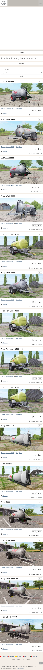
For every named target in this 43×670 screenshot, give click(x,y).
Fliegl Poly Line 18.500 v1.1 (12, 349)
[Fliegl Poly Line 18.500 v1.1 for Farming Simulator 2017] (21, 363)
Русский (4, 656)
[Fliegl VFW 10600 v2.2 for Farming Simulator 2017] (21, 592)
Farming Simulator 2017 (7, 108)
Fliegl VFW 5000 (7, 81)
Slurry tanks (19, 108)
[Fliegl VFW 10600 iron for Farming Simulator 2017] (21, 133)
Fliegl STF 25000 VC (9, 617)
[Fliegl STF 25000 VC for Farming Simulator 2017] (21, 631)
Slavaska (5, 113)
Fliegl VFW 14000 (8, 272)
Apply (21, 76)
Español (26, 656)
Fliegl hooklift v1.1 (8, 426)
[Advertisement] (21, 28)
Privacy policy (20, 668)
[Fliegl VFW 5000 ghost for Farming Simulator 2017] (21, 95)
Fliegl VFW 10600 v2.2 (10, 579)
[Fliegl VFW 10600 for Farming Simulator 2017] (21, 554)
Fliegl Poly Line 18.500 (10, 234)
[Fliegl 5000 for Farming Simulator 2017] (21, 516)
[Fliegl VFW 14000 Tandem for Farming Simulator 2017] (21, 286)
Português (35, 656)
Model (21, 63)
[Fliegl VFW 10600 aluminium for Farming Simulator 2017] (21, 210)
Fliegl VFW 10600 (8, 119)
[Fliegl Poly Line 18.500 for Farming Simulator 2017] (21, 325)
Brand (22, 52)
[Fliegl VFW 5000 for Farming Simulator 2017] (21, 172)
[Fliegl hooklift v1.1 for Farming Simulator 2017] (21, 439)
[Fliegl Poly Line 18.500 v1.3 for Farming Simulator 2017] (21, 248)
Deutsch (19, 656)
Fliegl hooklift (6, 464)
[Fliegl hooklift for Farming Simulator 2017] (21, 478)
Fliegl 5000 (5, 502)
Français (11, 656)
